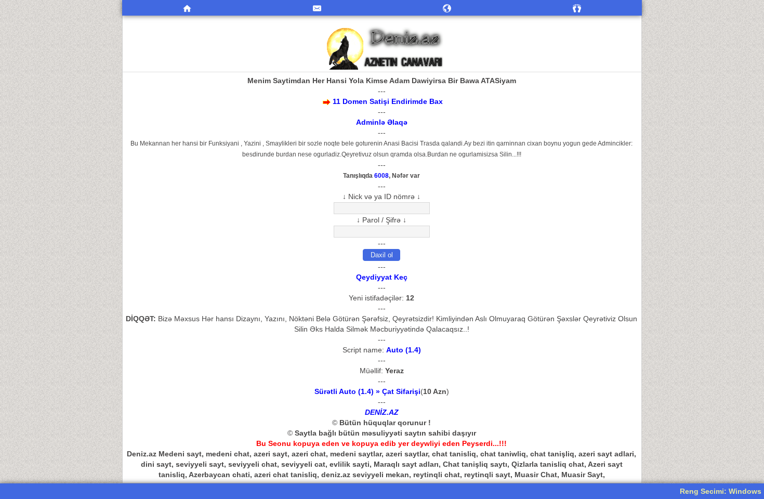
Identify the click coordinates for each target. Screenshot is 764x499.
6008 (381, 175)
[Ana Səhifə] (187, 8)
